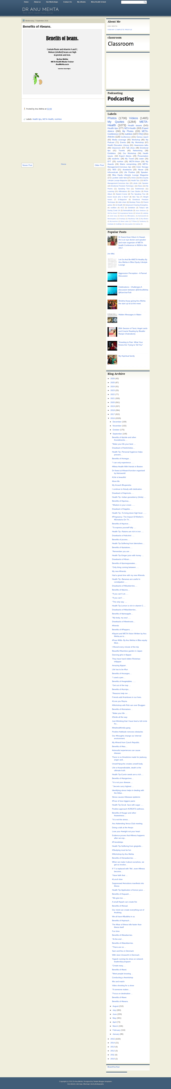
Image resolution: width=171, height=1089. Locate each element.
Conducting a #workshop (122, 978)
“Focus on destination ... (122, 994)
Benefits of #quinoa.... (121, 501)
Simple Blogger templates (102, 1081)
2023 (112, 390)
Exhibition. (112, 153)
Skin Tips (135, 197)
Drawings (122, 218)
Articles (111, 137)
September (117, 434)
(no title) (111, 254)
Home (26, 2)
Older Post (99, 165)
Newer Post (27, 165)
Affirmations (122, 191)
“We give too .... (118, 898)
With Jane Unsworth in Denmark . (126, 955)
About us (37, 2)
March (115, 1026)
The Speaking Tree (138, 194)
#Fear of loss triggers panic (123, 801)
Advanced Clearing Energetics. (136, 205)
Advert (122, 216)
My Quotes (116, 121)
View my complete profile (120, 29)
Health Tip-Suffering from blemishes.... (128, 543)
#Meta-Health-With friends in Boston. (127, 467)
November (117, 426)
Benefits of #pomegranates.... (124, 563)
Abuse (140, 170)
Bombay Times (134, 202)
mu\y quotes (129, 224)
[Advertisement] (63, 142)
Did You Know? (112, 213)
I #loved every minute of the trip (125, 647)
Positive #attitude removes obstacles (127, 732)
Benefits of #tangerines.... (123, 778)
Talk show (130, 148)
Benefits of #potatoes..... (122, 547)
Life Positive (129, 172)
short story (113, 216)
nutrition (58, 119)
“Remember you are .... (122, 551)
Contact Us (67, 2)
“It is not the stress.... (121, 820)
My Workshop (137, 142)
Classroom (116, 148)
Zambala (110, 224)
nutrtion (120, 161)
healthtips (119, 224)
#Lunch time (117, 879)
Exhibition (131, 208)
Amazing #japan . (119, 665)
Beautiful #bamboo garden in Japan (127, 651)
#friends (115, 626)
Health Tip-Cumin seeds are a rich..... (128, 774)
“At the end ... (118, 939)
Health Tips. (135, 180)
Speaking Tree (124, 189)
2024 (112, 387)
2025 (112, 383)
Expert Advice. (125, 156)
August (115, 1006)
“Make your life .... (119, 713)
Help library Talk (133, 218)
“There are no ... (119, 947)
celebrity (145, 213)
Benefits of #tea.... (119, 746)
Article (133, 178)
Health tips (36, 119)
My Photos (127, 131)
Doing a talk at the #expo (122, 828)
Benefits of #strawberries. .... (124, 858)
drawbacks (127, 170)
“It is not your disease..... (122, 782)
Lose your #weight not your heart (126, 831)
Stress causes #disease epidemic (126, 797)
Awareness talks (141, 145)
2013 (112, 1047)
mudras (137, 224)
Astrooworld (142, 216)
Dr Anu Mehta (40, 9)
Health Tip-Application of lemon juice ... (128, 890)
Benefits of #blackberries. (122, 943)
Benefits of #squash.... (121, 894)
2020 (112, 402)
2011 (112, 1055)
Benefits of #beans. (37, 26)
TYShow (134, 221)
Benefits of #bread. (120, 906)
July (114, 1010)
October (116, 430)
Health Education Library (118, 145)
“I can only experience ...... (123, 463)
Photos (112, 118)
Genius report (142, 137)
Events (123, 142)
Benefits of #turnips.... (121, 689)
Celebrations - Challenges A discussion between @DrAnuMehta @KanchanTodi (133, 289)
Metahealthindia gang (121, 728)
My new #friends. (119, 571)
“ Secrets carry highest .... (123, 786)
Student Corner (121, 194)
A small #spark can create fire (124, 902)
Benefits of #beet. (119, 970)
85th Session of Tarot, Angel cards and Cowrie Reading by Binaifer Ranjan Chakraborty (132, 331)
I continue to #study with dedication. (127, 489)
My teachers (114, 221)
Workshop (136, 140)
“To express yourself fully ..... (124, 528)
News (140, 186)
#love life (116, 481)
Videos (133, 118)
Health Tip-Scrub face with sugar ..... (127, 805)
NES (114, 170)
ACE (122, 208)
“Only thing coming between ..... (125, 567)
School (138, 213)
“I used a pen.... (118, 678)
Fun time (116, 931)
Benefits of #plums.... (121, 590)
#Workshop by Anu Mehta (123, 854)
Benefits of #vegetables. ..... (124, 681)
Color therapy (142, 167)
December (117, 422)
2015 (112, 1039)
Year (118, 1067)
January (116, 1034)
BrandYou (112, 1067)
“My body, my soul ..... (121, 618)
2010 (112, 1059)
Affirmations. (131, 216)
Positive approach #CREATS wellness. (128, 809)
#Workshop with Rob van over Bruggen (128, 705)
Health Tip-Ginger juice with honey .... (128, 555)
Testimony (142, 221)
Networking (137, 151)
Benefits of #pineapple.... (122, 614)
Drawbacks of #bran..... (122, 559)
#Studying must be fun (121, 850)
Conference (126, 137)
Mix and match (118, 982)
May (114, 1018)
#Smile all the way (119, 717)
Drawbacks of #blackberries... (124, 610)
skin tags (79, 1084)
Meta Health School (98, 2)
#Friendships (117, 842)
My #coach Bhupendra (121, 485)
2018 (112, 410)
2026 (112, 379)
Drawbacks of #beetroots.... (123, 622)
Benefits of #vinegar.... (121, 459)
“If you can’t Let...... (120, 594)
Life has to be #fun (120, 670)
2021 (112, 398)
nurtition (113, 208)
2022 (112, 394)
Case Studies (136, 191)
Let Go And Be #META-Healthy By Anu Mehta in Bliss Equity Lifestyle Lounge (132, 262)
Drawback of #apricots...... (123, 493)
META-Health (48, 119)
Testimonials (139, 189)
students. (116, 159)
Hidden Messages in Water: (130, 315)
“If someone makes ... (121, 990)
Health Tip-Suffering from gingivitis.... (127, 846)
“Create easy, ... (119, 966)
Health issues (135, 125)
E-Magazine (122, 200)
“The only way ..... (119, 602)
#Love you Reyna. (119, 701)
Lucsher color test (119, 178)
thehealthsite (128, 210)
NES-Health (130, 128)
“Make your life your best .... (124, 444)
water (141, 159)
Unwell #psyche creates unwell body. (127, 764)
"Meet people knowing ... (122, 974)
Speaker (145, 183)
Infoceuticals (113, 172)
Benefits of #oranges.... (122, 674)
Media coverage (119, 140)
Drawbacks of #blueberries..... (124, 586)
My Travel (129, 159)
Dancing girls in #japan (121, 655)
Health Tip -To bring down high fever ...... (129, 513)
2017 (112, 414)
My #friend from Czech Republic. (126, 742)
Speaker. (144, 172)
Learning (111, 191)
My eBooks (81, 2)
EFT (109, 161)
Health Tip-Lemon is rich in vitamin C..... (129, 606)
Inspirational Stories (126, 213)
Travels (122, 151)
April (114, 1022)
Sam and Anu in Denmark (123, 951)
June (115, 1014)
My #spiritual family (126, 356)
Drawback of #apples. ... (122, 509)
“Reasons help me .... (121, 693)
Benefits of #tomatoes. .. (122, 709)
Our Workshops (52, 2)
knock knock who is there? (118, 197)
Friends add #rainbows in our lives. (127, 697)
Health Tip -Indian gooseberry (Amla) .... (129, 497)
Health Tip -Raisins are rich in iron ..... (128, 532)
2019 (112, 406)
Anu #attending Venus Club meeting (127, 824)
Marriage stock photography (93, 1084)
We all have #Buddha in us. (123, 917)
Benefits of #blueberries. (122, 935)
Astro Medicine (141, 210)
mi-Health (119, 205)
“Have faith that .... (120, 875)
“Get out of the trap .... (121, 685)
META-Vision (134, 161)
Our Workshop (129, 153)
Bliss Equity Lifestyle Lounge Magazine (130, 175)
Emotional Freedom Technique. (122, 186)
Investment (71, 1084)
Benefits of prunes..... (121, 540)
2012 (112, 1051)
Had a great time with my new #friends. (128, 575)
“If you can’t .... (118, 598)
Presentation (143, 156)
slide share (122, 202)
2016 (112, 418)
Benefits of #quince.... (121, 524)
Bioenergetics (112, 218)
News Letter (125, 221)
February (116, 1030)
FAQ (141, 134)
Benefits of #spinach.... (121, 921)
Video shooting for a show (123, 986)
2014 (112, 1043)
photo (135, 183)
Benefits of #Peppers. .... (122, 630)
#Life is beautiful (119, 477)
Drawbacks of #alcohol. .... (123, 536)
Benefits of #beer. (119, 997)
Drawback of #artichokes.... (123, 448)
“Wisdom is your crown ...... (123, 505)
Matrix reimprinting (128, 164)
